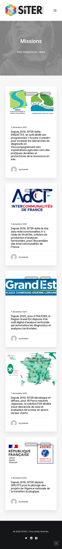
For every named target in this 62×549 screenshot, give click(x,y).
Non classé (31, 94)
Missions (45, 94)
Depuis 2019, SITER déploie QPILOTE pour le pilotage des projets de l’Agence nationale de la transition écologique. (30, 487)
